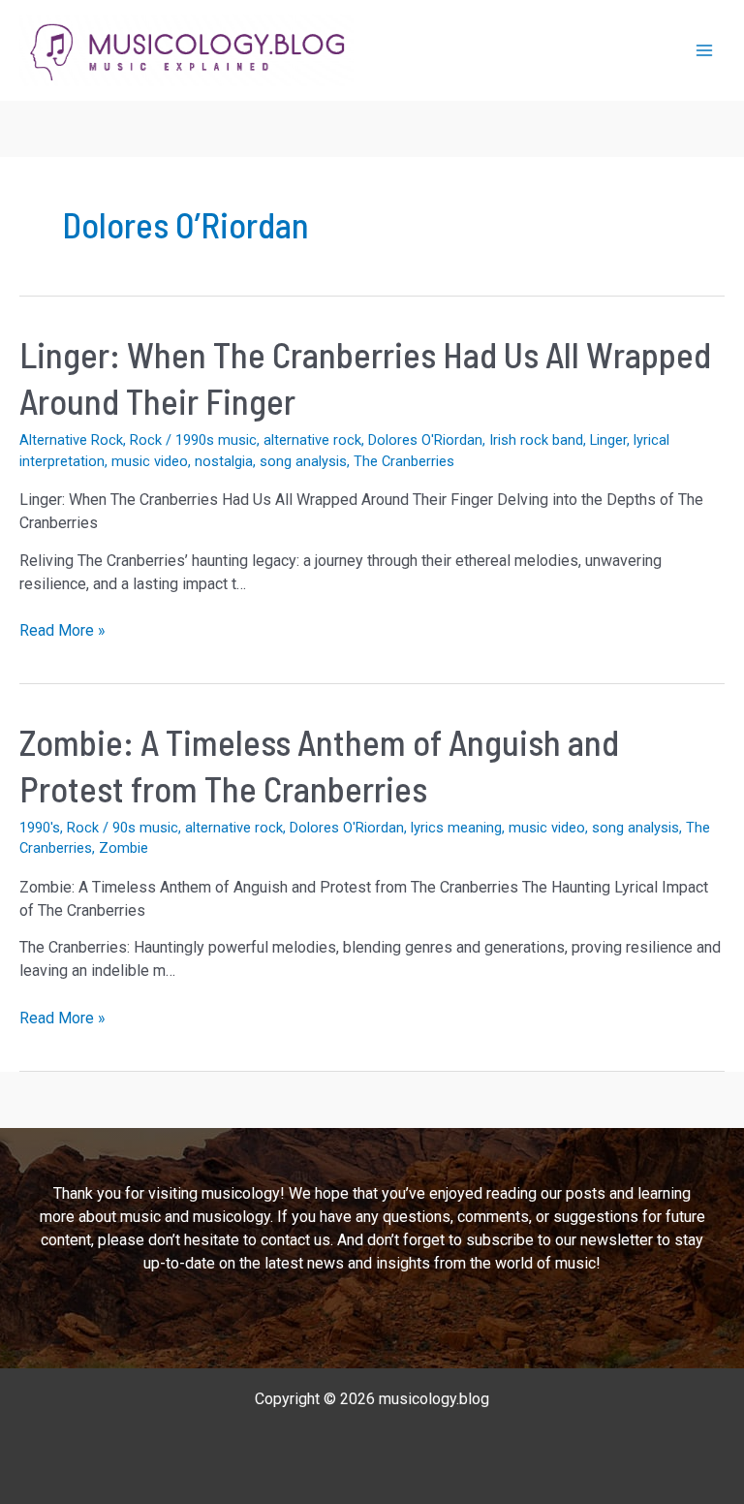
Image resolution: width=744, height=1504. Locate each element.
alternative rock (312, 440)
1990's (39, 827)
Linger (608, 440)
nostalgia (224, 461)
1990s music (216, 440)
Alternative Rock (71, 440)
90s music (145, 827)
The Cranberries (404, 461)
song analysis (303, 461)
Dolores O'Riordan (425, 440)
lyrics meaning (456, 827)
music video (149, 461)
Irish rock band (536, 440)
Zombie (123, 848)
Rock (146, 440)
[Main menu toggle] (704, 50)
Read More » (62, 631)
